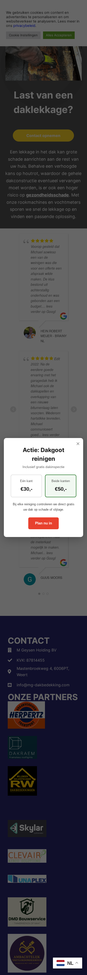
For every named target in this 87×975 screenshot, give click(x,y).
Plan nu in (43, 523)
